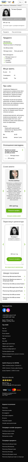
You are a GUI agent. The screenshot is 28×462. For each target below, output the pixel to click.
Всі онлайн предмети (7, 415)
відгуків (9, 385)
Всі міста (4, 418)
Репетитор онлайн (7, 410)
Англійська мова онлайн (8, 431)
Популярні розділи (7, 420)
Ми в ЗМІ (4, 341)
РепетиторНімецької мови (9, 449)
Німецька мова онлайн (8, 433)
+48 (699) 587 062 (8, 317)
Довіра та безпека (6, 356)
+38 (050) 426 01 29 (9, 315)
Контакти (4, 330)
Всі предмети (5, 413)
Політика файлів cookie (8, 351)
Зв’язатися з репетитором (14, 19)
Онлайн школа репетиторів (9, 423)
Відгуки (4, 338)
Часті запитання (6, 336)
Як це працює (5, 333)
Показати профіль (14, 210)
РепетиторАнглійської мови (9, 444)
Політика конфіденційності (9, 348)
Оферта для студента (7, 346)
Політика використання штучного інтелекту (13, 354)
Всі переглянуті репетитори (14, 267)
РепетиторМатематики (8, 446)
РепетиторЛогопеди (7, 451)
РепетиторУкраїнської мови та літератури (13, 456)
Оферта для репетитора (8, 343)
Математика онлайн (7, 436)
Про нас (4, 328)
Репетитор (5, 407)
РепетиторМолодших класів (9, 454)
